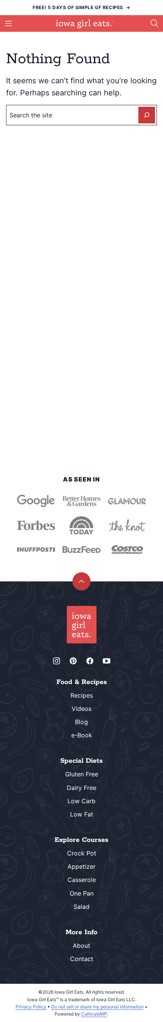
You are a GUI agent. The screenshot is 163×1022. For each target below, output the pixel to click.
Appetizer (81, 866)
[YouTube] (106, 661)
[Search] (154, 23)
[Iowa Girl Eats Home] (84, 23)
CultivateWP (94, 1014)
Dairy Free (81, 787)
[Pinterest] (73, 661)
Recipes (82, 695)
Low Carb (81, 801)
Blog (81, 722)
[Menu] (8, 23)
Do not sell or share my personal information (97, 1007)
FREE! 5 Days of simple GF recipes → (81, 7)
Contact (81, 959)
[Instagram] (56, 661)
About (81, 945)
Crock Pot (81, 853)
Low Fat (81, 814)
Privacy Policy (31, 1007)
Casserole (81, 879)
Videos (81, 708)
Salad (81, 906)
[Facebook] (90, 661)
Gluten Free (81, 774)
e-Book (81, 735)
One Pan (82, 893)
